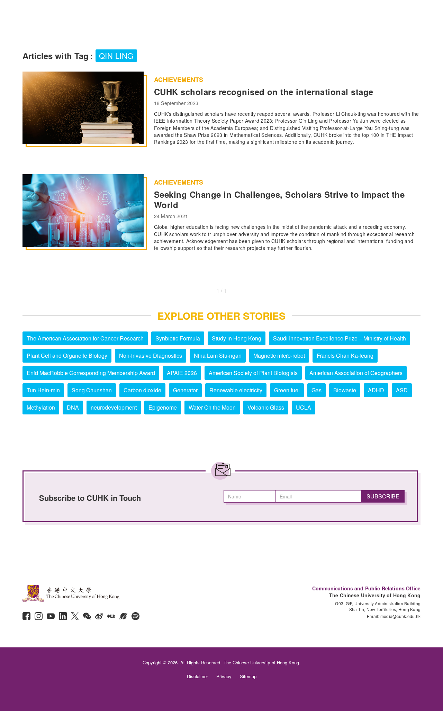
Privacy (224, 676)
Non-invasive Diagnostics (150, 355)
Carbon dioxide (142, 390)
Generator (185, 390)
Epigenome (162, 407)
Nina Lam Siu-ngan (218, 355)
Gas (316, 390)
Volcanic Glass (265, 407)
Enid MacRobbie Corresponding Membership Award (91, 373)
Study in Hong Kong (236, 338)
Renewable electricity (235, 390)
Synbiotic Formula (177, 338)
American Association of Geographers (356, 373)
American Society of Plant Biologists (253, 373)
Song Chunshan (92, 390)
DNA (73, 407)
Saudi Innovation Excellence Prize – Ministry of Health (339, 338)
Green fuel (287, 390)
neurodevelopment (114, 407)
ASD (402, 390)
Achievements (178, 79)
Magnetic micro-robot (279, 355)
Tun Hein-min (43, 390)
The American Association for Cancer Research (85, 338)
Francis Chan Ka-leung (345, 355)
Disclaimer (197, 676)
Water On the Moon (212, 407)
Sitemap (248, 676)
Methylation (41, 407)
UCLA (303, 407)
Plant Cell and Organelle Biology (67, 355)
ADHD (376, 390)
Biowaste (344, 390)
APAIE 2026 (182, 373)
